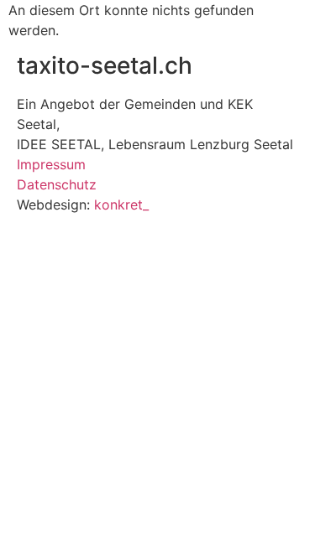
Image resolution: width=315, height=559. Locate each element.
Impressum (51, 164)
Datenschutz (57, 184)
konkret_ (121, 204)
